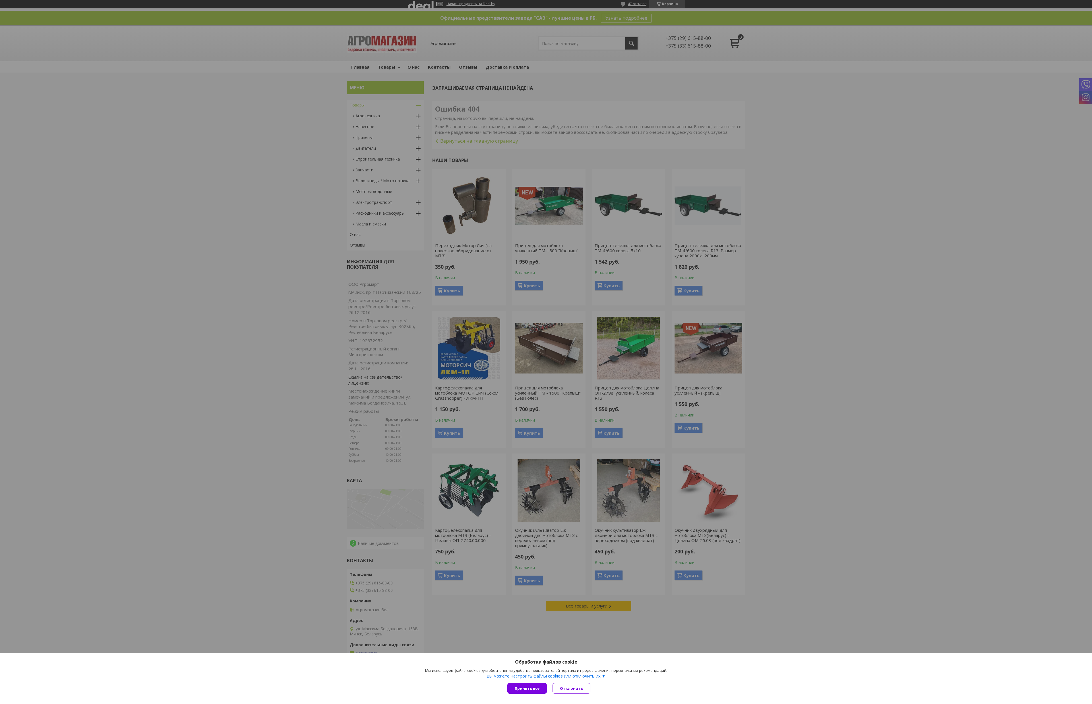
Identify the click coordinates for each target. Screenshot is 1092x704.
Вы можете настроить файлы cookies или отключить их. (544, 675)
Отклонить (571, 688)
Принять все (527, 688)
